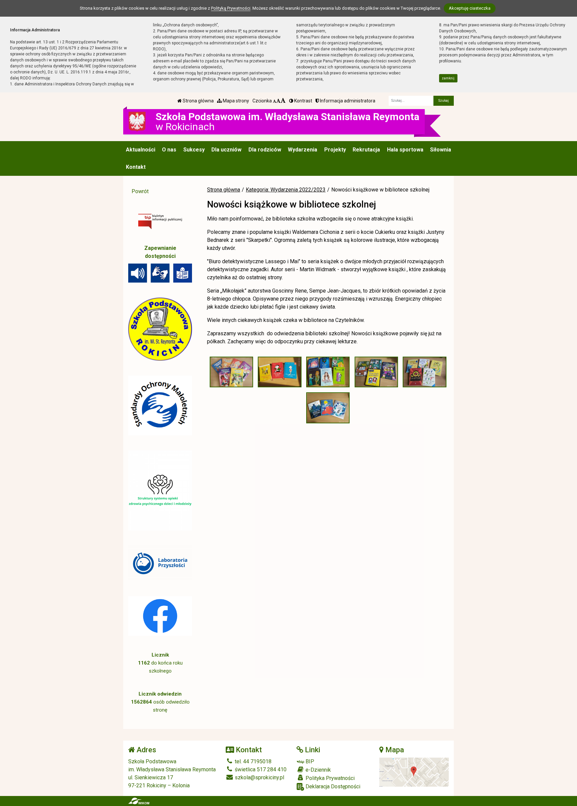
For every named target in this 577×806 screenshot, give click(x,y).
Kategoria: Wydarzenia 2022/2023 (286, 189)
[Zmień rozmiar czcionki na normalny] (274, 100)
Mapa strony (235, 100)
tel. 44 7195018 (252, 761)
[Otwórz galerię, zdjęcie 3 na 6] (328, 372)
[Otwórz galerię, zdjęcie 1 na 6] (231, 372)
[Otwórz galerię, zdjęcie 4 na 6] (376, 372)
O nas (169, 149)
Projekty (335, 149)
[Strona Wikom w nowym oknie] (138, 801)
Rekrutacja (366, 149)
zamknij (448, 78)
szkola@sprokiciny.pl (258, 777)
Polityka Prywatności (329, 778)
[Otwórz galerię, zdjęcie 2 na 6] (279, 372)
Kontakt (136, 167)
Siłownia (440, 149)
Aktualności (140, 149)
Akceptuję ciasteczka (470, 8)
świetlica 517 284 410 (259, 769)
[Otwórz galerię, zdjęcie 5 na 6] (424, 372)
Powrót (140, 191)
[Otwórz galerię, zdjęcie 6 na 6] (328, 408)
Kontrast (302, 100)
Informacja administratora (347, 100)
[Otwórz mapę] (414, 772)
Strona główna (198, 100)
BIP (309, 761)
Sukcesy (194, 149)
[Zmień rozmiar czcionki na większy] (278, 100)
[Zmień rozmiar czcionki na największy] (283, 100)
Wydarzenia (302, 149)
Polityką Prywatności (230, 8)
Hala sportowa (405, 149)
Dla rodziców (264, 149)
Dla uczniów (226, 149)
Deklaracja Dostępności (332, 786)
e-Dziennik (317, 770)
